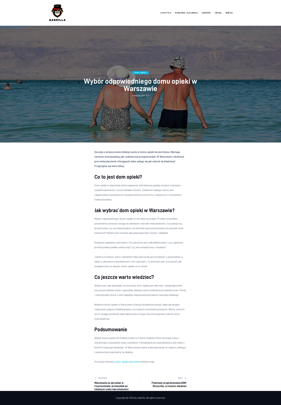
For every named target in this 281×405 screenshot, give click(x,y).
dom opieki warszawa (128, 361)
